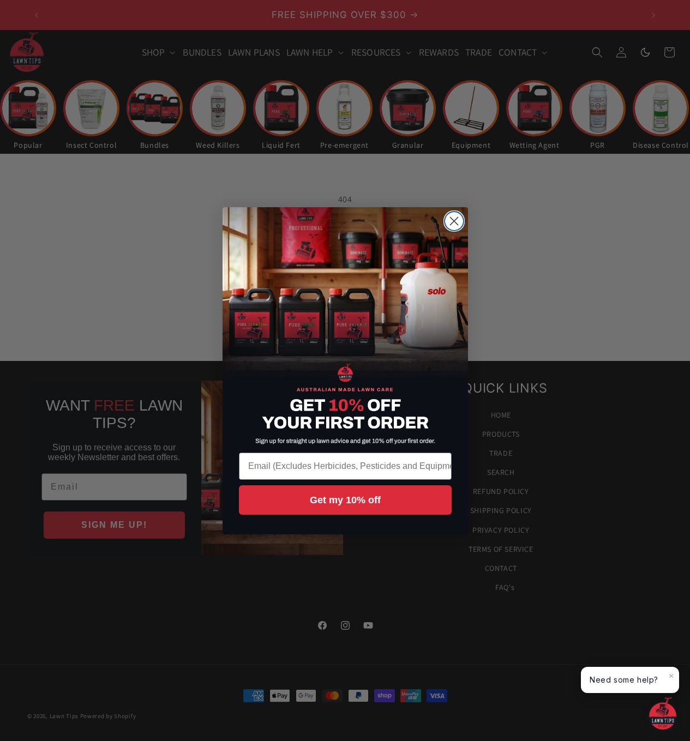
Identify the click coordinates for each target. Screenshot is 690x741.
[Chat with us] (662, 713)
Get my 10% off (345, 500)
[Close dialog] (454, 221)
